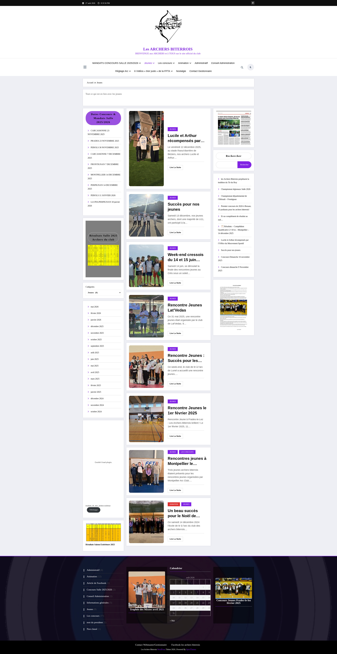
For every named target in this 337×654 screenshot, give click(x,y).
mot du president (95, 622)
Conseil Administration (223, 63)
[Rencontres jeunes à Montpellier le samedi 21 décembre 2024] (146, 471)
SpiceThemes (191, 649)
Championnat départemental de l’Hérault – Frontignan (232, 198)
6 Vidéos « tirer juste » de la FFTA (152, 71)
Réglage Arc (121, 71)
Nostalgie (181, 71)
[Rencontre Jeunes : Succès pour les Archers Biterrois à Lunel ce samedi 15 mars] (146, 366)
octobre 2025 (96, 339)
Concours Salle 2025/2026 (99, 589)
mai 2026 (94, 307)
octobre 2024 (96, 411)
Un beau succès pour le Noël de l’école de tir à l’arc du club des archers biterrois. (186, 514)
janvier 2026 (96, 320)
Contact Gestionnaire (200, 71)
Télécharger (93, 510)
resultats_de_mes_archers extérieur (98, 506)
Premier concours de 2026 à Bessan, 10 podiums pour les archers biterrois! (234, 208)
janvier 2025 (96, 392)
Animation (183, 63)
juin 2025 (95, 359)
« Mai (172, 621)
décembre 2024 (97, 398)
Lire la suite (175, 167)
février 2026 (96, 313)
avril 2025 (95, 372)
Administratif (201, 63)
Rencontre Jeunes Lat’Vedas (185, 307)
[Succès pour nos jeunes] (146, 215)
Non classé (92, 629)
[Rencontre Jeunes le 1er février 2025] (146, 419)
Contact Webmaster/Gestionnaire (151, 644)
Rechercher (234, 155)
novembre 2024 (97, 405)
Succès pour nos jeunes (183, 206)
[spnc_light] (250, 67)
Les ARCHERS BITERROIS (168, 49)
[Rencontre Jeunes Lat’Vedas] (146, 316)
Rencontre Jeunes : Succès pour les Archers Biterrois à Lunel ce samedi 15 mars (186, 358)
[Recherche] (242, 67)
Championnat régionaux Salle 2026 (235, 189)
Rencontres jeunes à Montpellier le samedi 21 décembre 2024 (187, 461)
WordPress (161, 649)
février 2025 (96, 385)
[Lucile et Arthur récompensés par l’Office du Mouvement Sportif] (146, 148)
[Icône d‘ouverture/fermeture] (85, 67)
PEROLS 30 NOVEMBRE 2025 (105, 147)
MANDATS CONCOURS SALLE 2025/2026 (115, 63)
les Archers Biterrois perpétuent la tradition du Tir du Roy (233, 181)
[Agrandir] (115, 248)
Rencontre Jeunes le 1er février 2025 (187, 410)
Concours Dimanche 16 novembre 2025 (234, 258)
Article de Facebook (96, 583)
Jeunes (148, 63)
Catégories (90, 287)
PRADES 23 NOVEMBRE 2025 (105, 141)
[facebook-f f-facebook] (252, 2)
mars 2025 (95, 379)
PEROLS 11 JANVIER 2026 (103, 195)
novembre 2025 (97, 333)
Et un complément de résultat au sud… (233, 218)
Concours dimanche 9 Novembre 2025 (233, 269)
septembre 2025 (97, 346)
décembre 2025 (97, 326)
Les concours (165, 63)
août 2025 (95, 352)
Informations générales (98, 602)
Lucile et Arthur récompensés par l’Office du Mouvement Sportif (185, 138)
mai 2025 (94, 366)
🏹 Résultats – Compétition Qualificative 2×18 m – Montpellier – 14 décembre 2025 (233, 229)
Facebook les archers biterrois (185, 644)
